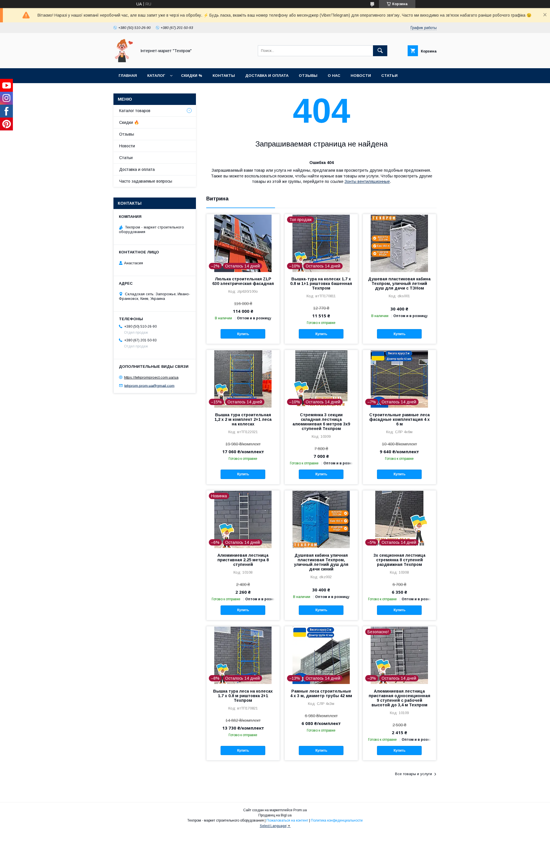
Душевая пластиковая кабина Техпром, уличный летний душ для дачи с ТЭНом (399, 283)
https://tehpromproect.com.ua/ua (151, 377)
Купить (243, 334)
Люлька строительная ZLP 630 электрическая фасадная (243, 281)
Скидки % (191, 75)
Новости (361, 75)
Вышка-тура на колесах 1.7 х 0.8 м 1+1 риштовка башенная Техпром (321, 283)
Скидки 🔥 (129, 122)
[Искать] (380, 50)
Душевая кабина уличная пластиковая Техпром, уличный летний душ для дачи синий (321, 562)
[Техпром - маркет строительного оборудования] (123, 60)
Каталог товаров (134, 110)
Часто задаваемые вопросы (145, 181)
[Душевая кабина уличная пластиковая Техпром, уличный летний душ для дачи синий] (321, 519)
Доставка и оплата (266, 75)
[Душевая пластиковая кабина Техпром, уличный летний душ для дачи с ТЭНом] (399, 242)
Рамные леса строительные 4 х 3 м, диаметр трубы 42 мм (321, 693)
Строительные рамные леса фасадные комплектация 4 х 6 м (399, 419)
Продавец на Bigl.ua (275, 815)
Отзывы (308, 75)
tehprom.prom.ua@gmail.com (149, 385)
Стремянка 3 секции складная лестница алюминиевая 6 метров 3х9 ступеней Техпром (321, 422)
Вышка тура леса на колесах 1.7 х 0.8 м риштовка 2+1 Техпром (243, 696)
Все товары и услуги (413, 774)
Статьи (389, 75)
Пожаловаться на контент (287, 820)
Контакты (224, 75)
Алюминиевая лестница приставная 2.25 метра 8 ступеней (243, 560)
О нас (334, 75)
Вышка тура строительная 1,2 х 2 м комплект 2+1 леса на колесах (243, 419)
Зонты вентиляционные (367, 181)
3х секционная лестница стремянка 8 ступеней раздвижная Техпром (399, 560)
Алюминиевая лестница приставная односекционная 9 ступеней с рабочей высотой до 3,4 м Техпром (399, 698)
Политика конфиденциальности (337, 820)
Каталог (156, 75)
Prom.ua (300, 810)
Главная (128, 75)
